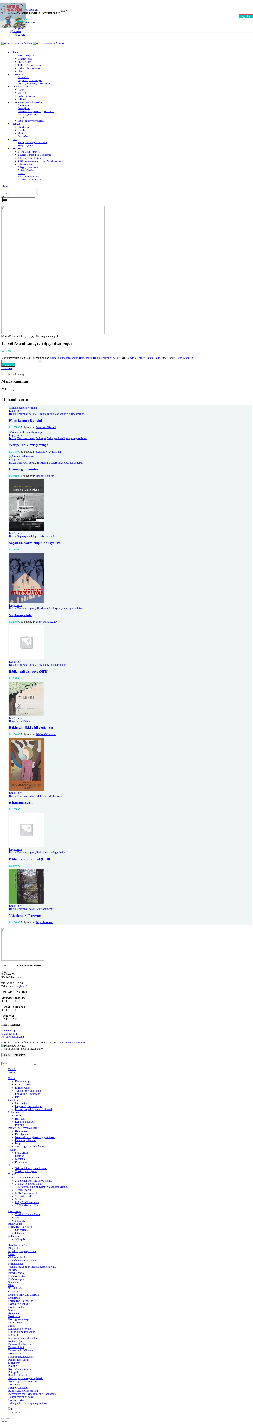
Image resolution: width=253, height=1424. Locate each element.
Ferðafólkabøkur (17, 1276)
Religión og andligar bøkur (51, 413)
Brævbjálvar (24, 108)
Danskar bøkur (25, 59)
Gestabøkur (23, 77)
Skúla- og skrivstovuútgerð (31, 120)
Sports (11, 1310)
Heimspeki (14, 1297)
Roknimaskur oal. (18, 1375)
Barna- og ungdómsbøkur (64, 357)
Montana (22, 133)
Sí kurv (6, 1055)
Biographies (14, 1248)
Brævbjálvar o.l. (17, 1272)
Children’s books (17, 1257)
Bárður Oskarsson (46, 734)
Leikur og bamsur (26, 96)
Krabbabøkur (15, 1322)
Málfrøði (41, 795)
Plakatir (12, 1365)
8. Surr (21, 173)
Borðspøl (22, 93)
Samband (20, 1220)
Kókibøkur (14, 1316)
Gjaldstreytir (9, 1033)
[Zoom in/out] (2, 1418)
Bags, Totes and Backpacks (23, 1390)
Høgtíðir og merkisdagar (30, 80)
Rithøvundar (15, 1223)
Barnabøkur (85, 357)
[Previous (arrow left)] (2, 1421)
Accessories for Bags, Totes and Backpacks (32, 1393)
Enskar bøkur (24, 62)
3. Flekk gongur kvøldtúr (30, 158)
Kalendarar (14, 1313)
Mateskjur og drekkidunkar (23, 1338)
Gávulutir (18, 74)
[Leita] (37, 191)
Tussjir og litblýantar (28, 145)
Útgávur (19, 1232)
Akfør (21, 90)
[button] (6, 186)
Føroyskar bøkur (26, 55)
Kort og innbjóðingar (19, 1369)
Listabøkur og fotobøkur (21, 1331)
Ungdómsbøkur (16, 1400)
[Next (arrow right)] (6, 1421)
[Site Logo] (33, 43)
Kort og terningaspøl (19, 1319)
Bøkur (16, 52)
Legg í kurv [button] (15, 410)
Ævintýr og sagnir (18, 1245)
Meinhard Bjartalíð (46, 427)
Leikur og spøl (20, 86)
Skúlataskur (23, 127)
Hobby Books (16, 1307)
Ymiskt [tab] (12, 1072)
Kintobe (21, 130)
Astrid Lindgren (184, 357)
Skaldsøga (42, 462)
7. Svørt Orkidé (25, 170)
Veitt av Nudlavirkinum (72, 1042)
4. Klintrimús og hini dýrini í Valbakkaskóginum (41, 161)
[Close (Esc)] (13, 1418)
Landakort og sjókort (19, 1328)
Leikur (11, 1254)
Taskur (16, 123)
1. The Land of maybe (29, 151)
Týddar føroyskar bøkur (29, 65)
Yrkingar (41, 438)
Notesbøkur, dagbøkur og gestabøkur (36, 111)
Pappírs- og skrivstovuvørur (28, 102)
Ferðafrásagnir (16, 1279)
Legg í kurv (246, 16)
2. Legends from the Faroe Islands (34, 155)
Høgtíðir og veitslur (18, 1303)
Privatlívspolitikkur (12, 1036)
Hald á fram (19, 1055)
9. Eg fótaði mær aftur (29, 176)
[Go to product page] (130, 407)
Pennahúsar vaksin (18, 1359)
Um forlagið (21, 1229)
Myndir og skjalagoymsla (22, 1251)
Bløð (17, 1096)
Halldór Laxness (45, 475)
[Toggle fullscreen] (6, 1418)
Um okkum (14, 1211)
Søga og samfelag (26, 536)
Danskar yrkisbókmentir (21, 1350)
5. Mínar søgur (25, 164)
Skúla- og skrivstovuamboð (23, 1381)
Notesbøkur (14, 1353)
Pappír (21, 117)
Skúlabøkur (14, 1384)
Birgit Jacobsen (44, 922)
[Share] (9, 1418)
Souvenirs (13, 1282)
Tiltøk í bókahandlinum (27, 1214)
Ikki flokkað (15, 1288)
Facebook (6, 368)
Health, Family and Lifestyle (23, 1294)
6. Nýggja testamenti (28, 167)
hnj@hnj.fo (22, 986)
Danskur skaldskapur (19, 1344)
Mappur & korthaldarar (20, 1356)
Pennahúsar (23, 136)
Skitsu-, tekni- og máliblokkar (32, 142)
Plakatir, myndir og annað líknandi (35, 83)
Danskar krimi (16, 1347)
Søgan (18, 1217)
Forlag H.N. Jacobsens (29, 68)
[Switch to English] (20, 34)
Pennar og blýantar (27, 114)
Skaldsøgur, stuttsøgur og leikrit (66, 462)
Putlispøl (20, 1124)
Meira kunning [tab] (16, 374)
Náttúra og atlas (16, 1341)
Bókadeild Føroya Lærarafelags (142, 357)
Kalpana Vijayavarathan (49, 451)
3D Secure (8, 1030)
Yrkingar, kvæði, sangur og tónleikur (67, 438)
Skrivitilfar (14, 1362)
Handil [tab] (12, 1069)
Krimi (11, 1325)
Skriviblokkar (15, 1263)
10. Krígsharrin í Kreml (29, 179)
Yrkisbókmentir (75, 413)
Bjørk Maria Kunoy (46, 621)
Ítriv (15, 139)
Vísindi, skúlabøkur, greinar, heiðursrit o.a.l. (32, 1266)
